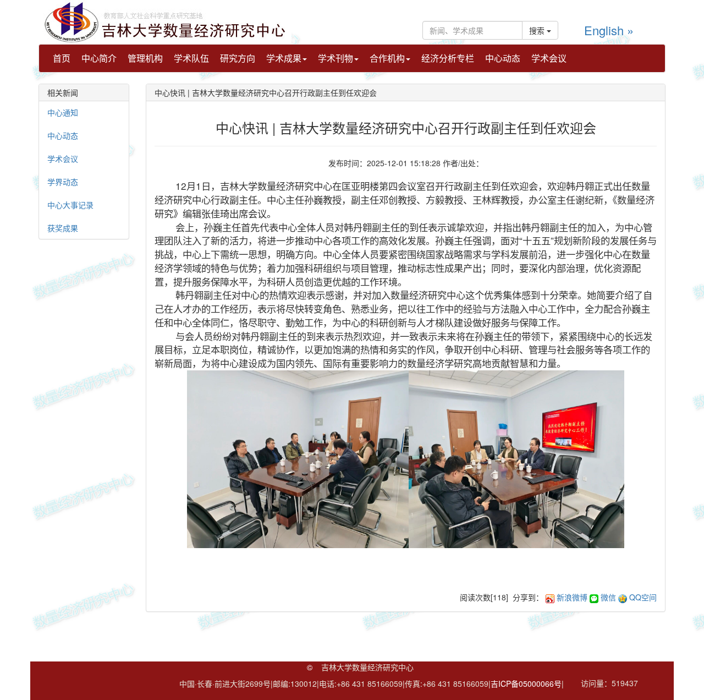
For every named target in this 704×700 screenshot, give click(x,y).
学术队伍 (191, 58)
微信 (608, 597)
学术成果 (283, 58)
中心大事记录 (70, 204)
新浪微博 (572, 597)
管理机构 (145, 58)
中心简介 (99, 58)
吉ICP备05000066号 (526, 683)
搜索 (538, 30)
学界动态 (62, 181)
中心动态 (502, 58)
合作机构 (387, 58)
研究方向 (237, 58)
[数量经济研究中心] (165, 20)
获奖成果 (62, 227)
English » (609, 30)
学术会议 (548, 58)
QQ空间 (643, 597)
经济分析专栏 (447, 58)
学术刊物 (335, 58)
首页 (61, 58)
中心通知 (62, 112)
